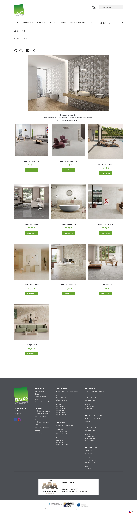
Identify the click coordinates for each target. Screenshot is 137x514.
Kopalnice (41, 22)
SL (14, 22)
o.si (75, 120)
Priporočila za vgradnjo (43, 402)
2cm (90, 22)
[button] (131, 512)
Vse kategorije (27, 22)
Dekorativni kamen (77, 22)
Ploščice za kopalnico (42, 411)
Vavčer (37, 399)
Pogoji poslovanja (41, 397)
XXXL (23, 31)
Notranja (52, 22)
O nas (37, 394)
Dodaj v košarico (31, 170)
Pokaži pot (88, 453)
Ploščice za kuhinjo (41, 414)
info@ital (70, 120)
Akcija (16, 31)
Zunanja (63, 22)
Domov (18, 38)
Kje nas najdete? (40, 391)
